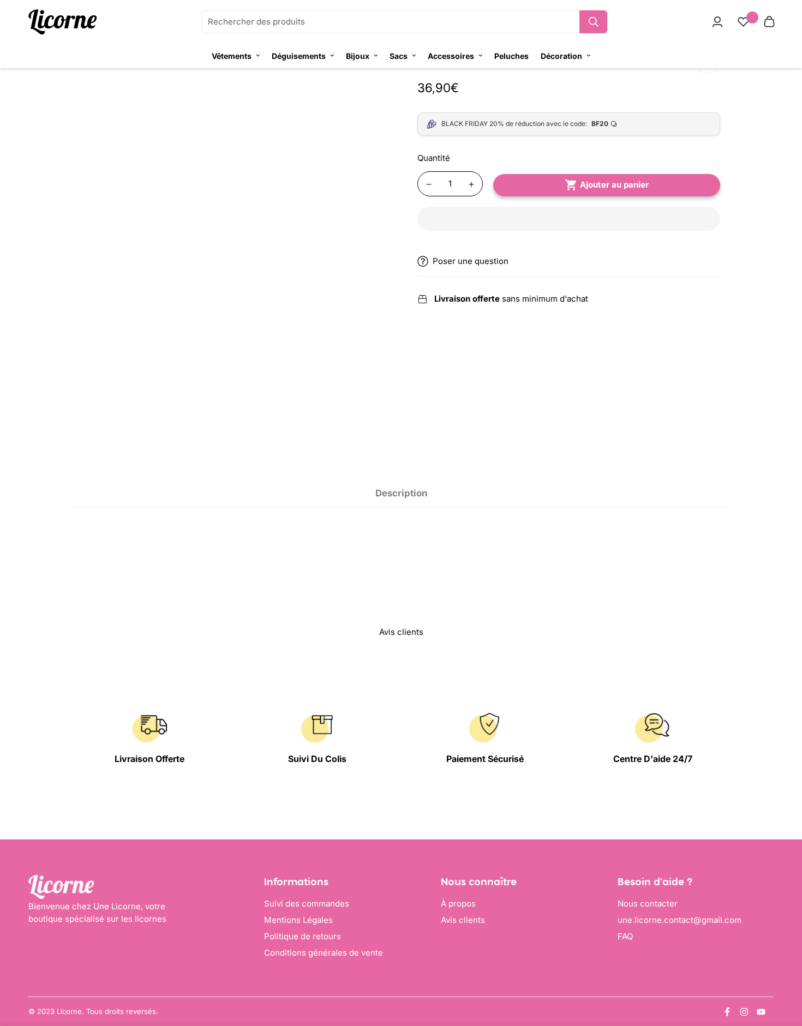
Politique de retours (302, 936)
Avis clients (463, 920)
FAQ (625, 936)
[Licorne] (62, 22)
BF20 (599, 123)
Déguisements (299, 56)
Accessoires (451, 56)
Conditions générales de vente (323, 952)
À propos (458, 903)
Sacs (399, 56)
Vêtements (232, 56)
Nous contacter (648, 903)
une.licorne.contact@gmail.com (679, 920)
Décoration (561, 56)
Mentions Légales (298, 920)
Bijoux (357, 56)
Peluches (511, 56)
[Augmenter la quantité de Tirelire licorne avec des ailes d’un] (471, 184)
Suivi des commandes (306, 903)
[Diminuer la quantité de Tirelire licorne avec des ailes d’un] (429, 184)
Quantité (433, 158)
